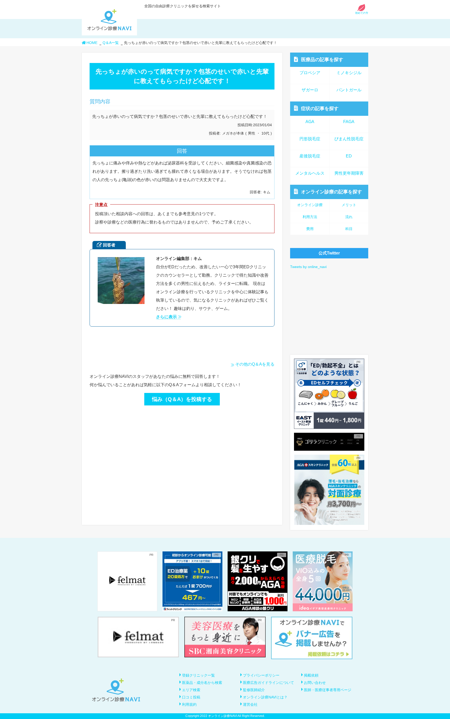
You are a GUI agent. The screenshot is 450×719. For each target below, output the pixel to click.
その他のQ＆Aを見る (254, 364)
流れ (349, 217)
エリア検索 (191, 690)
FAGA (348, 121)
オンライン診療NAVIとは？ (265, 697)
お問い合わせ (315, 682)
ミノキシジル (348, 73)
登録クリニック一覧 (198, 675)
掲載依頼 (311, 675)
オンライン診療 (331, 191)
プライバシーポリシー (261, 675)
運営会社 (250, 704)
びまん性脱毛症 (349, 139)
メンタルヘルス (309, 173)
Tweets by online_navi (308, 267)
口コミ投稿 (191, 697)
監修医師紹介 (254, 690)
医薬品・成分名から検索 (202, 682)
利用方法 (310, 217)
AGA (309, 121)
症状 (320, 108)
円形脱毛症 (309, 139)
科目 (349, 229)
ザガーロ (310, 90)
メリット (349, 205)
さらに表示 (166, 317)
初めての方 (361, 12)
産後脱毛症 (309, 156)
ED (349, 156)
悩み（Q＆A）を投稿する (182, 399)
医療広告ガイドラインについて (268, 682)
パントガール (348, 90)
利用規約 (189, 704)
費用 (310, 229)
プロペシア (309, 73)
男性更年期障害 (349, 173)
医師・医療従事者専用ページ (327, 690)
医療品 (322, 59)
